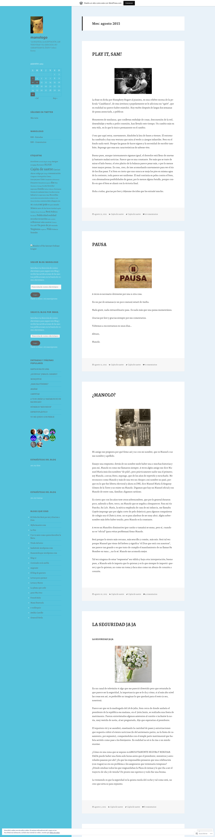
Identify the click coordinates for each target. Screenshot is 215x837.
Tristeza (54, 222)
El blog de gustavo (38, 573)
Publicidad (42, 215)
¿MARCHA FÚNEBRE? (39, 384)
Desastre (34, 182)
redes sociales (51, 219)
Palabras (32, 212)
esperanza (33, 189)
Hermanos (57, 189)
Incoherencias (54, 192)
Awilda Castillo (36, 612)
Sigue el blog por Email (44, 312)
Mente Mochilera (35, 201)
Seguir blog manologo (44, 262)
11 (37, 82)
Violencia (55, 229)
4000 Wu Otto (36, 592)
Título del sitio (36, 543)
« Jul (36, 98)
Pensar (38, 212)
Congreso (33, 176)
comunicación (54, 173)
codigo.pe (39, 173)
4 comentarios (151, 594)
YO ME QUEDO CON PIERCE (42, 417)
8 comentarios (150, 807)
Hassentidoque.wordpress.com (43, 553)
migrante (34, 568)
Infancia (33, 195)
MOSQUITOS (35, 379)
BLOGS (48, 164)
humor (47, 192)
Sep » (55, 98)
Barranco (40, 165)
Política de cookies (55, 833)
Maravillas (54, 195)
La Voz (33, 530)
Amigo (50, 162)
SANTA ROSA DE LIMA (39, 369)
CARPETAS (35, 394)
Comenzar (129, 3)
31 (33, 94)
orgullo (59, 208)
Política (54, 211)
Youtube (34, 232)
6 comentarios (151, 364)
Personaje (42, 212)
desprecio (47, 183)
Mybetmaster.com (38, 525)
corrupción (41, 176)
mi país (43, 204)
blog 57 (33, 558)
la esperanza (42, 195)
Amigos (55, 161)
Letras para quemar (38, 578)
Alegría (45, 162)
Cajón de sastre (41, 169)
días (52, 182)
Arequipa (33, 165)
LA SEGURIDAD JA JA (114, 624)
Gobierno (51, 189)
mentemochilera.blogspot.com (50, 201)
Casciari (56, 169)
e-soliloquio (35, 607)
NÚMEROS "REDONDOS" (41, 407)
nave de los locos (44, 208)
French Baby (35, 597)
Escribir (44, 186)
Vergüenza (35, 229)
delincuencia (56, 179)
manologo (39, 37)
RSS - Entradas (36, 137)
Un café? (33, 225)
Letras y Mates (36, 583)
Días (56, 183)
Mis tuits (34, 118)
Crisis (42, 179)
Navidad (53, 208)
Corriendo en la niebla (39, 563)
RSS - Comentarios (38, 142)
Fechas (46, 189)
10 (33, 82)
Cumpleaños (48, 179)
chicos (32, 173)
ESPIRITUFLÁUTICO (39, 412)
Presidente (33, 216)
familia (41, 188)
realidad (52, 215)
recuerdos (42, 218)
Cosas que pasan (35, 179)
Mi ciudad (34, 204)
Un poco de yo (44, 225)
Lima (47, 195)
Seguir (35, 295)
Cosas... (49, 176)
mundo (56, 204)
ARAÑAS (33, 389)
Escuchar (51, 186)
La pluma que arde (38, 587)
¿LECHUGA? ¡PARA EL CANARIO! (43, 374)
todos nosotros (46, 222)
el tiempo (39, 186)
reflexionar (35, 222)
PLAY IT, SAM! (107, 54)
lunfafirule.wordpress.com (41, 548)
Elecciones (33, 186)
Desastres (41, 183)
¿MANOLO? (104, 395)
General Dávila (36, 617)
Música (33, 208)
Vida (49, 229)
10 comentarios (151, 214)
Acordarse (34, 161)
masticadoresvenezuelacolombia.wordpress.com (44, 198)
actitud (41, 162)
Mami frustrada (37, 602)
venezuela (54, 225)
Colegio (46, 174)
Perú (48, 211)
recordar (34, 219)
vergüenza (43, 229)
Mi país (50, 204)
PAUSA (99, 244)
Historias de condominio (37, 192)
